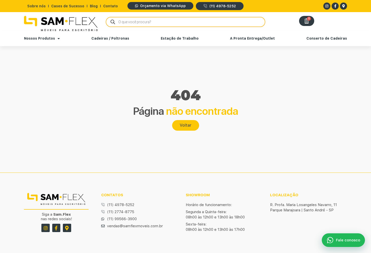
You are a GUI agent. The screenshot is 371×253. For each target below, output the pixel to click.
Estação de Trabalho (180, 38)
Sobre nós (36, 6)
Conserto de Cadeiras (326, 38)
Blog (94, 6)
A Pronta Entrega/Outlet (252, 38)
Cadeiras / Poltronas (110, 38)
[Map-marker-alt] (343, 6)
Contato (110, 6)
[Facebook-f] (335, 6)
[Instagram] (326, 6)
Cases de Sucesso (67, 6)
